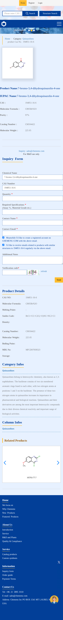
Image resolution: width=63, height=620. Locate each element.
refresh (44, 271)
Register (32, 3)
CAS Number (8, 183)
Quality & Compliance (12, 541)
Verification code (10, 268)
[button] (57, 463)
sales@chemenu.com (18, 596)
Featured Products (10, 517)
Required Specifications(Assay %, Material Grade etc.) (16, 206)
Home (23, 3)
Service (5, 533)
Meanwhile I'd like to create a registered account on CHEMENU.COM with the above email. (26, 239)
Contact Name (9, 218)
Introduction (7, 530)
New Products (8, 513)
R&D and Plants (9, 537)
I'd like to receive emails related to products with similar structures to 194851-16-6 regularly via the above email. (28, 246)
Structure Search (50, 13)
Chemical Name (9, 173)
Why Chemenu (8, 509)
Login (40, 3)
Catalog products (9, 554)
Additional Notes (10, 254)
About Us (7, 524)
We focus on (7, 505)
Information (8, 566)
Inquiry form (8, 571)
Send (59, 280)
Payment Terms (9, 579)
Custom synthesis (9, 558)
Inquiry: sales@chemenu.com (31, 151)
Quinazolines (28, 39)
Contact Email (10, 229)
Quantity (7, 194)
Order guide (7, 575)
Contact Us (8, 587)
